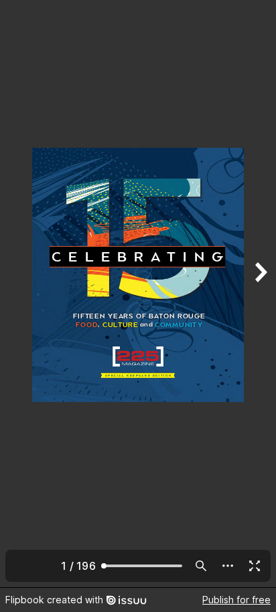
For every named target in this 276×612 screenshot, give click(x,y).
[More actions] (227, 565)
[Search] (201, 565)
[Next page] (260, 293)
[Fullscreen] (254, 565)
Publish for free (236, 599)
